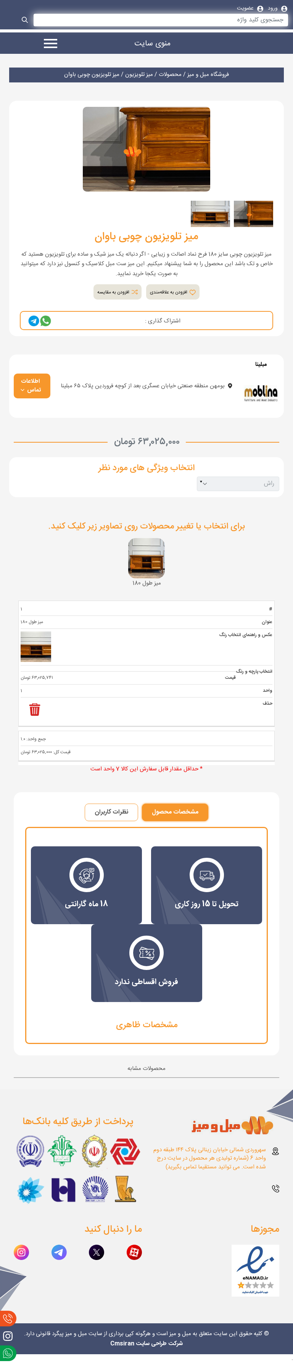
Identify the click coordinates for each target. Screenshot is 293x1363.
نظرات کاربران (111, 812)
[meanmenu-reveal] (47, 44)
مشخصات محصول (175, 812)
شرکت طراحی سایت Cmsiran (146, 1343)
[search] (25, 21)
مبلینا (261, 365)
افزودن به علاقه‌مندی (169, 292)
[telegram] (34, 321)
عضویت (246, 8)
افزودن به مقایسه (113, 292)
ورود (273, 8)
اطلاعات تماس (31, 386)
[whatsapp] (45, 321)
